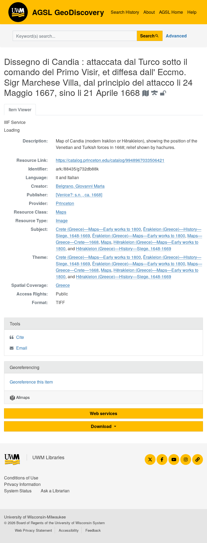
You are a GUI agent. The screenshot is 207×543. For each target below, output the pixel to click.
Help (191, 12)
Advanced (176, 36)
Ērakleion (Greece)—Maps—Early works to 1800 (138, 235)
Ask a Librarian (55, 491)
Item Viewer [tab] (20, 109)
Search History (125, 12)
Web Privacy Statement (33, 530)
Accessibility (69, 530)
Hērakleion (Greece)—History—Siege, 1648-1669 (123, 248)
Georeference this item (31, 382)
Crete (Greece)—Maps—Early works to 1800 (98, 229)
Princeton (65, 203)
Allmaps (22, 397)
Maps (61, 212)
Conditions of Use (21, 478)
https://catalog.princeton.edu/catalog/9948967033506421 (110, 160)
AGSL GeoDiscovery (18, 14)
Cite (20, 337)
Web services (103, 413)
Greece (63, 285)
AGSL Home (171, 12)
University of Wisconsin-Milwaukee (35, 517)
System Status (18, 491)
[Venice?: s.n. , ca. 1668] (79, 195)
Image (62, 220)
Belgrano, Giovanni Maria (80, 186)
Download (102, 426)
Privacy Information (22, 484)
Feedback (93, 530)
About (149, 12)
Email (21, 348)
